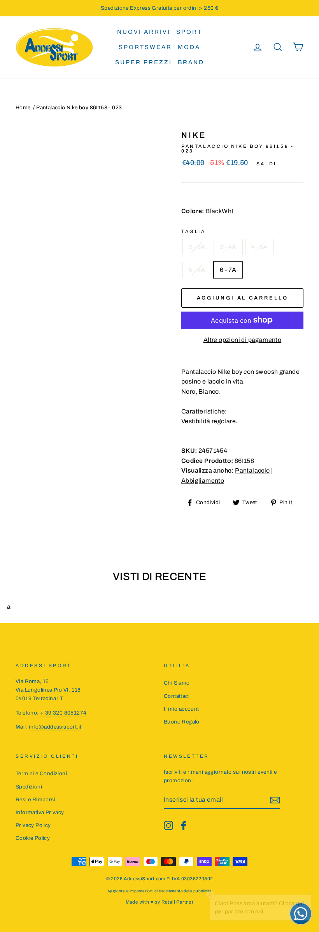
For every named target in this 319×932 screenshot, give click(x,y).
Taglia (193, 231)
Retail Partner (177, 902)
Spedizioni (29, 787)
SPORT (189, 32)
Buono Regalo (182, 722)
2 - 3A (197, 247)
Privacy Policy (33, 825)
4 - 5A (259, 247)
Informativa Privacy (40, 812)
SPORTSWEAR (145, 47)
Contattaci (176, 696)
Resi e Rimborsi (35, 799)
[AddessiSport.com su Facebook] (183, 825)
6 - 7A (228, 269)
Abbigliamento (202, 480)
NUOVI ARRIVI (143, 32)
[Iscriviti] (275, 800)
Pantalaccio (252, 470)
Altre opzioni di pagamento (242, 339)
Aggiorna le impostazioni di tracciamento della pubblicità (159, 891)
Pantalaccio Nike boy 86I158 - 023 (79, 107)
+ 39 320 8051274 (63, 713)
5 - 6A (197, 269)
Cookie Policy (33, 838)
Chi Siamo (177, 683)
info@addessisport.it (55, 727)
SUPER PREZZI (143, 62)
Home (23, 107)
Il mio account (181, 709)
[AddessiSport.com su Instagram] (168, 825)
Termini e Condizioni (41, 773)
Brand (191, 62)
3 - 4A (228, 247)
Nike (193, 135)
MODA (189, 47)
